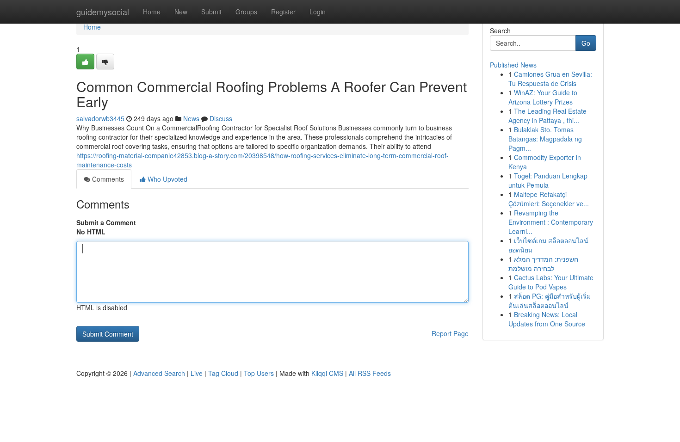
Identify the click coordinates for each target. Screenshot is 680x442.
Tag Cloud (223, 373)
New (180, 11)
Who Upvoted (166, 179)
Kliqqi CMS (327, 373)
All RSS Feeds (370, 373)
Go (585, 43)
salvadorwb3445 (100, 118)
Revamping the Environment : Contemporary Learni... (550, 222)
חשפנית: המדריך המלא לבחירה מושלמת (543, 263)
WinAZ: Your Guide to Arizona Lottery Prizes (542, 97)
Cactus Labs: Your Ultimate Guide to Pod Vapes (550, 282)
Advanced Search (159, 373)
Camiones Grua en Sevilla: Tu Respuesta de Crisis (550, 78)
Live (197, 373)
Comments (107, 179)
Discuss (221, 118)
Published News (513, 64)
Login (317, 11)
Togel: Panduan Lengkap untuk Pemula (547, 180)
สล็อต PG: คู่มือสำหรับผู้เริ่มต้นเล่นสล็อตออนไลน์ (549, 300)
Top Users (259, 373)
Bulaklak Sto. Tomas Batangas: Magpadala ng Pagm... (545, 139)
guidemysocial (102, 12)
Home (152, 11)
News (191, 118)
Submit (211, 11)
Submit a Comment (106, 222)
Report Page (450, 333)
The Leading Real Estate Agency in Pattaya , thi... (547, 115)
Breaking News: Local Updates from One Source (546, 319)
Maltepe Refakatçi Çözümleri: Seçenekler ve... (548, 199)
